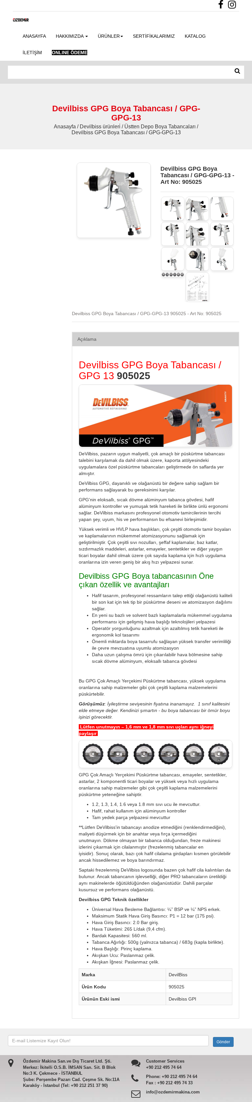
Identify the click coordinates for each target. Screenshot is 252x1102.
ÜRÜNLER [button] (109, 36)
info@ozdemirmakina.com (173, 1092)
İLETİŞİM (32, 52)
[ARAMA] (237, 71)
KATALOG (195, 36)
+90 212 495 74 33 (175, 1082)
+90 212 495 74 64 (163, 1067)
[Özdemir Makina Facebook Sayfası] (222, 6)
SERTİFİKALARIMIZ (154, 36)
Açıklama (86, 339)
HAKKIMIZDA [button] (70, 36)
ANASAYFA (34, 36)
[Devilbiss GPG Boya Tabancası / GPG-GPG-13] (172, 209)
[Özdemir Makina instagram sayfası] (233, 6)
